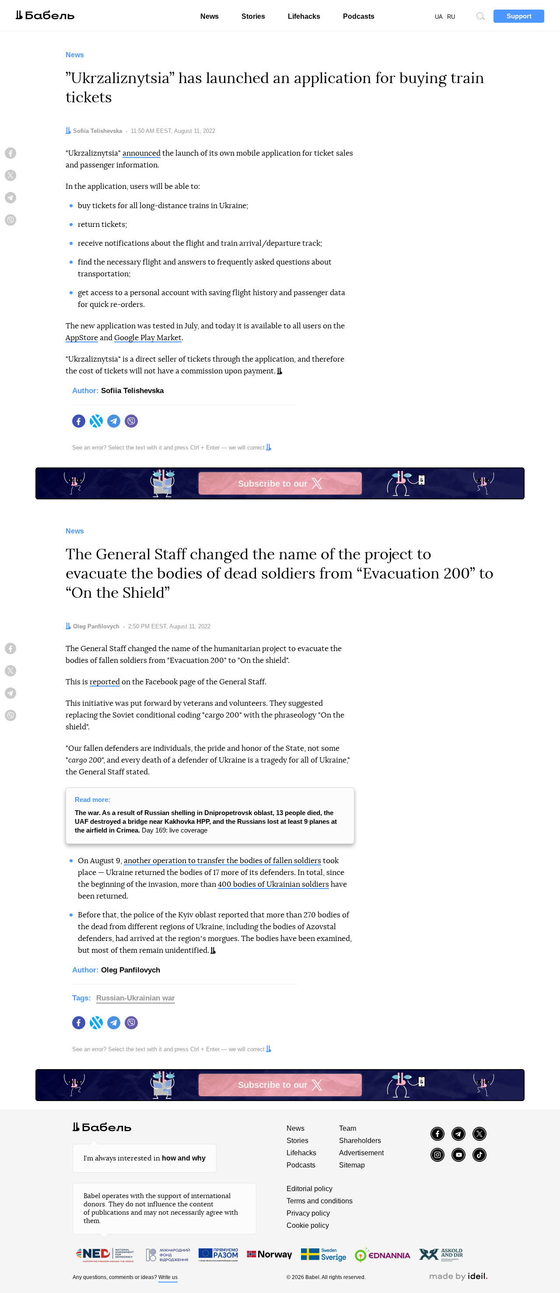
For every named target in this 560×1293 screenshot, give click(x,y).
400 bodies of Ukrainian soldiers (273, 884)
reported (105, 682)
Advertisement (361, 1153)
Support (519, 16)
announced (141, 153)
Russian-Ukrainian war (135, 998)
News (209, 16)
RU (451, 17)
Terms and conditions (320, 1201)
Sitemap (352, 1165)
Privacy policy (308, 1213)
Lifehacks (304, 16)
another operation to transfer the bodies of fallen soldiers (222, 860)
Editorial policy (309, 1188)
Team (347, 1128)
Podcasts (358, 16)
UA (439, 17)
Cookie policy (308, 1225)
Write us (168, 1277)
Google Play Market (148, 338)
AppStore (82, 338)
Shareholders (360, 1140)
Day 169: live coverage (206, 821)
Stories (253, 16)
